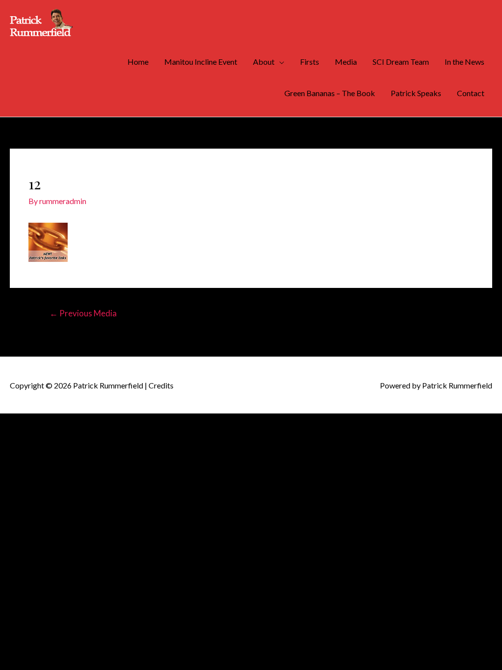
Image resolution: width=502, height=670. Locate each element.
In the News (464, 61)
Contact (470, 93)
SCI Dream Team (401, 61)
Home (138, 61)
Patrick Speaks (416, 93)
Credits (161, 385)
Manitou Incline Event (200, 61)
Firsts (309, 61)
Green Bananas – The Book (329, 93)
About (264, 61)
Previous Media (83, 313)
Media (346, 61)
